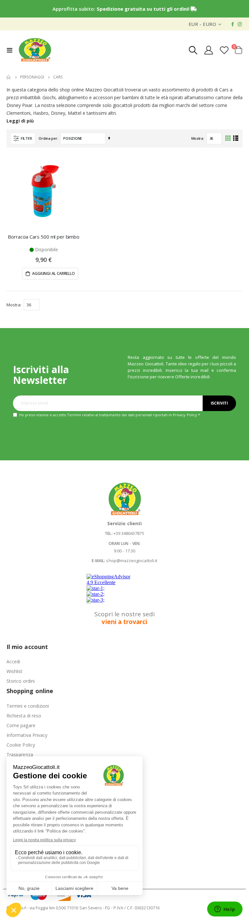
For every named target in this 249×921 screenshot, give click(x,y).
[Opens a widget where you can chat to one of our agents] (225, 910)
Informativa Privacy (26, 735)
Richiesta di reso (23, 716)
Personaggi (32, 77)
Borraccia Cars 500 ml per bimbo (43, 236)
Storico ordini (20, 681)
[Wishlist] (224, 50)
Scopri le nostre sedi (124, 618)
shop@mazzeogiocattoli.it (131, 560)
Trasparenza (19, 754)
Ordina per (48, 138)
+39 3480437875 (128, 533)
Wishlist (14, 671)
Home (8, 77)
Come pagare (20, 725)
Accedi (13, 661)
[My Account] (208, 50)
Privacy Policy (185, 414)
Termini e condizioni (27, 706)
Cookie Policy (20, 745)
